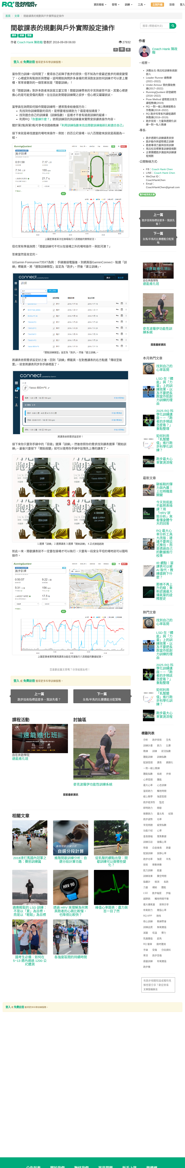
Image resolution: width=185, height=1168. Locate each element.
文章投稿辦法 (150, 989)
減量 (145, 932)
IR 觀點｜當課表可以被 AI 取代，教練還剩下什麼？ (164, 570)
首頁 (7, 15)
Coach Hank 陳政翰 (30, 42)
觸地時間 (161, 791)
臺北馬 (160, 813)
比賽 (168, 745)
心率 (159, 830)
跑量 (168, 847)
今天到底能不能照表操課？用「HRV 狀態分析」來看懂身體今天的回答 (164, 513)
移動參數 (157, 864)
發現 (115, 4)
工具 (141, 4)
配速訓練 (148, 853)
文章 (17, 15)
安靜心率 (161, 853)
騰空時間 (161, 876)
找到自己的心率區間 (164, 368)
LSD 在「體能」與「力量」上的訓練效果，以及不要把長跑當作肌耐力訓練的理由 (164, 391)
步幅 (168, 893)
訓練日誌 (148, 842)
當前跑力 (148, 791)
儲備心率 (161, 842)
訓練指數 (161, 756)
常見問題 (148, 825)
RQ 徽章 (147, 944)
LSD (145, 893)
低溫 (154, 932)
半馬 (168, 859)
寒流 (145, 955)
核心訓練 (148, 921)
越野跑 (146, 898)
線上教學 (148, 796)
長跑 (166, 881)
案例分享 (164, 904)
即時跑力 (148, 807)
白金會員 (157, 847)
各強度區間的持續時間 (70, 957)
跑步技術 (157, 739)
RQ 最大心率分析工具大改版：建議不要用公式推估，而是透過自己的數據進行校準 (164, 543)
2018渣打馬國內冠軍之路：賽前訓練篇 (29, 859)
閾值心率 (161, 910)
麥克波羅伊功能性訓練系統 (92, 784)
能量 (159, 870)
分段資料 (166, 949)
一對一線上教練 (151, 768)
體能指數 (148, 773)
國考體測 (161, 944)
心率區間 (148, 779)
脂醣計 (146, 881)
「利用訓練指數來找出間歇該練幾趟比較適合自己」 (92, 125)
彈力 (163, 932)
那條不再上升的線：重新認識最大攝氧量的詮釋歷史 (164, 591)
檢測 (157, 881)
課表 (159, 762)
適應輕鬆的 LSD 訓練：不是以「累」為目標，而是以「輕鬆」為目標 (30, 911)
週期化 (169, 762)
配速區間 (148, 762)
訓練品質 (148, 927)
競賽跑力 (148, 813)
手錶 (145, 949)
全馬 (168, 739)
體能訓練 (148, 756)
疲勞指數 (161, 825)
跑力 (159, 745)
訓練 (128, 4)
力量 (145, 887)
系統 (159, 773)
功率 (159, 819)
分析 (145, 739)
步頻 (168, 773)
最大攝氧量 (149, 904)
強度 (159, 859)
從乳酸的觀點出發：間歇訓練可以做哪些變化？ (111, 861)
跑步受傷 (157, 955)
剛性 (158, 915)
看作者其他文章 (147, 194)
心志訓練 (161, 785)
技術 (145, 864)
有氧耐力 (148, 910)
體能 (159, 779)
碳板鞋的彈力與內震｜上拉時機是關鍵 (164, 489)
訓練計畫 (148, 745)
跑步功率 (148, 859)
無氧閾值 (161, 927)
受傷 (154, 949)
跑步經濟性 (149, 802)
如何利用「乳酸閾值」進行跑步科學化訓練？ (164, 443)
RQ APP (147, 915)
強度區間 (161, 796)
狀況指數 (166, 751)
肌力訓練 (148, 870)
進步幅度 (157, 893)
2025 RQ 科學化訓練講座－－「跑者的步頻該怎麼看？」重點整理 (164, 420)
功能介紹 (148, 830)
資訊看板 (99, 4)
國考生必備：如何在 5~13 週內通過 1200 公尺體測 (30, 960)
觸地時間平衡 (162, 898)
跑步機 (146, 966)
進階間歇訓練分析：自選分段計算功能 (70, 859)
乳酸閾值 (148, 938)
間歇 (159, 807)
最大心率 (148, 785)
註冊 (172, 4)
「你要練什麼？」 (41, 119)
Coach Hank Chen (162, 169)
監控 (161, 802)
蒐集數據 (161, 836)
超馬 (159, 938)
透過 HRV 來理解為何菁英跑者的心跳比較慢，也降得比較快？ (70, 911)
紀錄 (170, 813)
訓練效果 (148, 876)
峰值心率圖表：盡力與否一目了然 (111, 909)
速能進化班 (20, 759)
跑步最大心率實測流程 (164, 460)
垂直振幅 (148, 836)
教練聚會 (161, 921)
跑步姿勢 (148, 819)
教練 (145, 751)
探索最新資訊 (70, 794)
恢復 (145, 847)
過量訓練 (148, 961)
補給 (154, 887)
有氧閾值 (161, 961)
